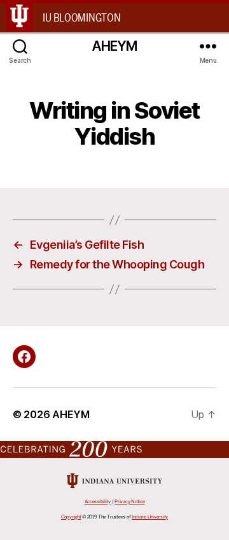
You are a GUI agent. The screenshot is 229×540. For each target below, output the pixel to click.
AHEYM (115, 46)
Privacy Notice (129, 501)
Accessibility (98, 501)
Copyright (71, 517)
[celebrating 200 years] (114, 449)
